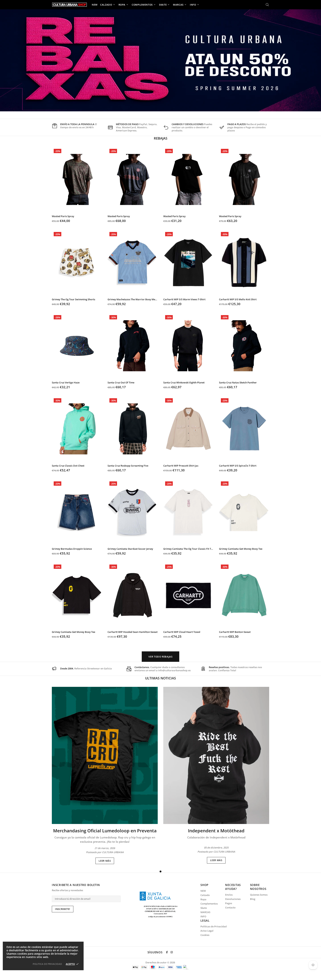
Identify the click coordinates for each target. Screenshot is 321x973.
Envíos (229, 894)
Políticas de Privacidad (213, 926)
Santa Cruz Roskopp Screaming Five (128, 465)
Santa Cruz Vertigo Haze (66, 382)
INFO (203, 916)
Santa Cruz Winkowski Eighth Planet (184, 382)
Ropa (203, 899)
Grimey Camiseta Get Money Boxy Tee (240, 548)
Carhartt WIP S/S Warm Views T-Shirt (184, 299)
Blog (252, 899)
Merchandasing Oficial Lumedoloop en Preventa (105, 830)
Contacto (230, 907)
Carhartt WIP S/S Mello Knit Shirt (238, 299)
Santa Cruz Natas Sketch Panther (238, 382)
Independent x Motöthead (216, 830)
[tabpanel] (104, 775)
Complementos (209, 903)
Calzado (205, 895)
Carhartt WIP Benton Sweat (235, 632)
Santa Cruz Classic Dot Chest (68, 465)
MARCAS (205, 912)
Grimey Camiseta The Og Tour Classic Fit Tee (188, 548)
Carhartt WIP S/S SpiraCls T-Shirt (237, 465)
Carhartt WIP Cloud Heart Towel (181, 632)
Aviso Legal (206, 930)
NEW (203, 890)
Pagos (228, 903)
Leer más (105, 860)
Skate (203, 908)
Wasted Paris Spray (63, 216)
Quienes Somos (259, 894)
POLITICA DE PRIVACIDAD (47, 964)
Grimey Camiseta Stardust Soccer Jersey (130, 548)
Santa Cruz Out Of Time (121, 382)
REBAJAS (160, 138)
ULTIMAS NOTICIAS (160, 678)
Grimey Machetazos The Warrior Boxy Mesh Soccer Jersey (133, 299)
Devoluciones (233, 899)
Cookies (204, 935)
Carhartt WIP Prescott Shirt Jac (180, 465)
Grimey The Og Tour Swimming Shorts (73, 299)
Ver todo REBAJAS (160, 656)
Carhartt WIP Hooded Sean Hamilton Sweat (133, 632)
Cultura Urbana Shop (69, 4)
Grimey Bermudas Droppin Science (72, 548)
